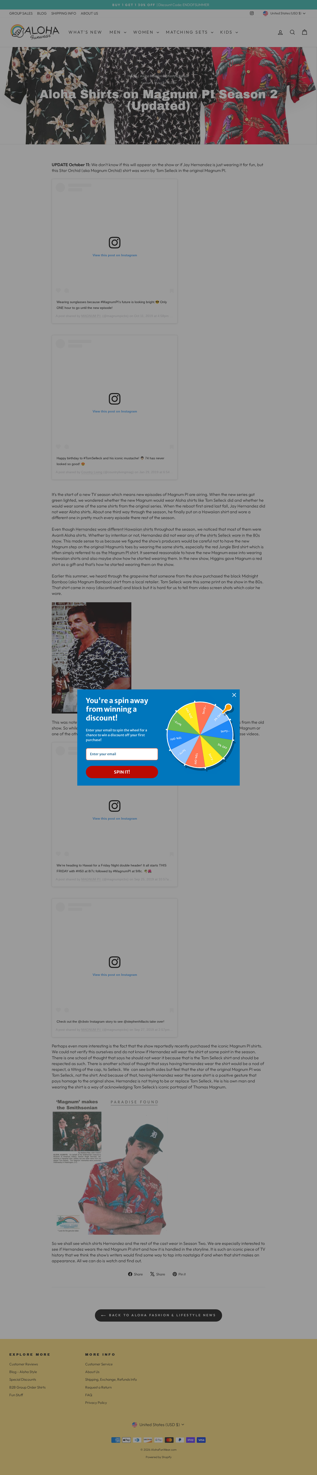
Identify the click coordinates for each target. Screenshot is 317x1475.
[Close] (234, 695)
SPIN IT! (122, 772)
